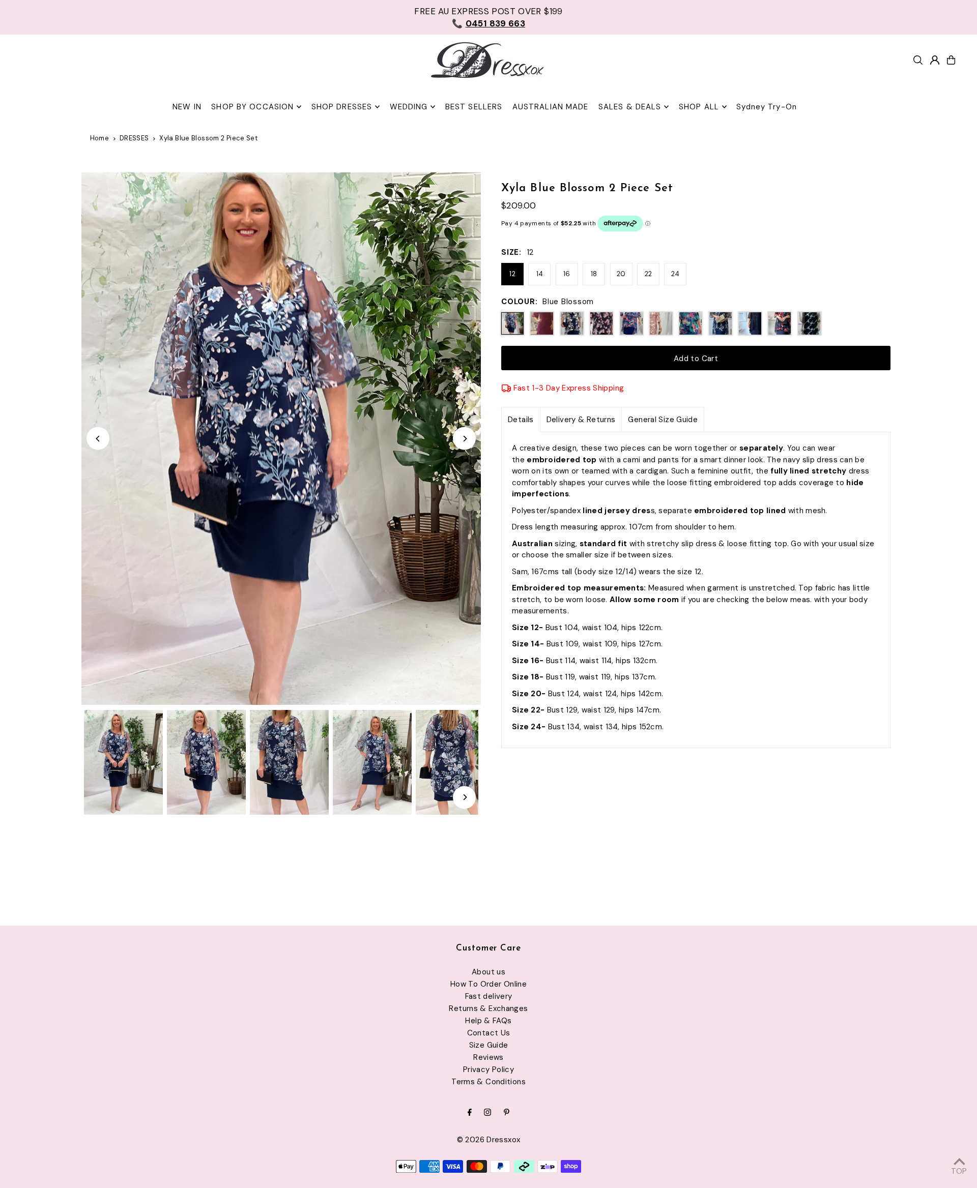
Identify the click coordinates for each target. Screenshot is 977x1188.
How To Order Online (488, 984)
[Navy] (750, 323)
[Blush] (661, 323)
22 (648, 274)
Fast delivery (488, 996)
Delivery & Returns (581, 419)
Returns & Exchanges (488, 1008)
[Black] (809, 323)
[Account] (934, 60)
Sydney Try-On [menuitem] (766, 107)
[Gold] (720, 323)
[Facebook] (470, 1113)
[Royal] (631, 323)
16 (566, 274)
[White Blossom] (572, 323)
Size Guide (488, 1045)
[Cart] (951, 60)
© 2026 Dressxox (489, 1140)
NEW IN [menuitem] (187, 107)
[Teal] (690, 323)
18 (594, 274)
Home (99, 138)
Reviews (488, 1057)
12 (512, 274)
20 (621, 274)
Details (521, 419)
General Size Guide (663, 419)
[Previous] (98, 438)
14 (539, 274)
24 (675, 274)
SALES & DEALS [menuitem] (630, 107)
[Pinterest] (506, 1113)
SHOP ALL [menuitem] (699, 107)
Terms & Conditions (488, 1082)
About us (488, 972)
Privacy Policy (488, 1069)
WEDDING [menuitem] (409, 107)
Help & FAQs (488, 1021)
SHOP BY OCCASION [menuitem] (252, 107)
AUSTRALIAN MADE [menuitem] (550, 107)
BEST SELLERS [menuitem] (474, 107)
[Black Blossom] (601, 323)
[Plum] (542, 323)
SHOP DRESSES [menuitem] (341, 107)
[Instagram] (487, 1113)
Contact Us (488, 1033)
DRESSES (134, 138)
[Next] (464, 438)
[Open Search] (918, 60)
